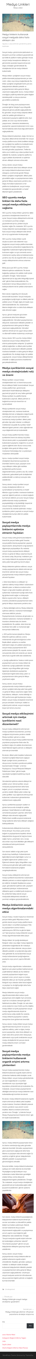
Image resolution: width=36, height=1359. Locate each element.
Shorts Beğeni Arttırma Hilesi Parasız (15, 1348)
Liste (4, 1341)
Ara (3, 1322)
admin (29, 44)
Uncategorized (10, 1289)
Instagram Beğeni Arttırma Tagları (14, 1338)
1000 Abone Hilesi (8, 1335)
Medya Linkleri (18, 4)
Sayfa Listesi (6, 1344)
